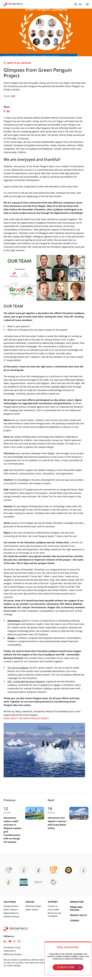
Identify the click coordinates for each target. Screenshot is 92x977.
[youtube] (10, 941)
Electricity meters (33, 906)
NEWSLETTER (77, 901)
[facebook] (14, 941)
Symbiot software (12, 916)
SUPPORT (53, 901)
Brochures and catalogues (54, 914)
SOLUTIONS (10, 901)
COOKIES (74, 920)
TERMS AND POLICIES (76, 908)
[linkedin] (5, 941)
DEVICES (30, 901)
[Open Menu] (87, 4)
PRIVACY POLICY (78, 915)
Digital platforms (11, 913)
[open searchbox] (75, 4)
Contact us (53, 906)
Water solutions (11, 909)
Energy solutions (11, 906)
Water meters (32, 909)
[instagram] (19, 941)
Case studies (53, 909)
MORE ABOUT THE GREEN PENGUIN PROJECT (26, 718)
